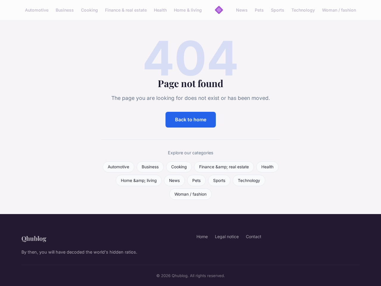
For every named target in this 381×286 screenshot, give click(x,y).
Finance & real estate (126, 9)
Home (202, 236)
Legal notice (227, 236)
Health (160, 9)
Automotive (37, 9)
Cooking (89, 9)
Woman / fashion (339, 9)
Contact (253, 236)
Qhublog (33, 238)
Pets (259, 9)
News (242, 9)
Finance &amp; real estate (224, 166)
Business (65, 9)
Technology (303, 9)
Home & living (188, 9)
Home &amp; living (139, 180)
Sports (277, 9)
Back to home (190, 119)
